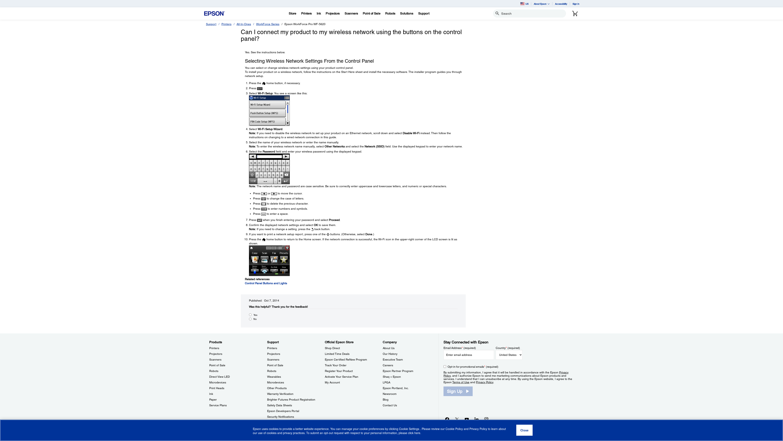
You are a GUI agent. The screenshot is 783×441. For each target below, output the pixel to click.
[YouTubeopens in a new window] (466, 419)
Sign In (576, 3)
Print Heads (216, 388)
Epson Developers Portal (283, 411)
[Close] (524, 430)
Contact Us (390, 405)
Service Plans (218, 405)
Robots (213, 371)
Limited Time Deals (337, 353)
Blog (385, 399)
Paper (213, 399)
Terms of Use (460, 382)
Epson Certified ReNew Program (346, 359)
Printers (226, 24)
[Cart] (575, 13)
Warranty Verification (280, 393)
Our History (390, 353)
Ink (211, 393)
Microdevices (217, 382)
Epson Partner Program (398, 371)
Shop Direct (332, 348)
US (527, 3)
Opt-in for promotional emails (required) (473, 366)
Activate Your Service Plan (341, 376)
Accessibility (561, 3)
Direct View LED (219, 376)
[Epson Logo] (214, 13)
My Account (332, 382)
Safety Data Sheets (279, 405)
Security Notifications (280, 416)
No (255, 319)
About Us (389, 348)
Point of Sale (217, 365)
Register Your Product (339, 371)
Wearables (274, 376)
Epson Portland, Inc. (396, 388)
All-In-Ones (244, 24)
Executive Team (393, 359)
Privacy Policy (484, 382)
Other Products (277, 388)
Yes (255, 315)
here (417, 433)
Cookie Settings (409, 429)
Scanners (215, 359)
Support (211, 24)
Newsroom (390, 393)
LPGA (386, 382)
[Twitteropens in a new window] (457, 419)
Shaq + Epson (392, 376)
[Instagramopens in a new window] (486, 419)
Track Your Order (335, 365)
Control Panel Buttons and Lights (266, 283)
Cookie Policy (454, 429)
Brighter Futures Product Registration (291, 399)
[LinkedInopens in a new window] (476, 419)
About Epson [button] (540, 3)
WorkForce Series (267, 24)
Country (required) (508, 348)
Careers (388, 365)
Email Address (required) (459, 348)
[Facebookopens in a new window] (447, 419)
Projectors (215, 353)
